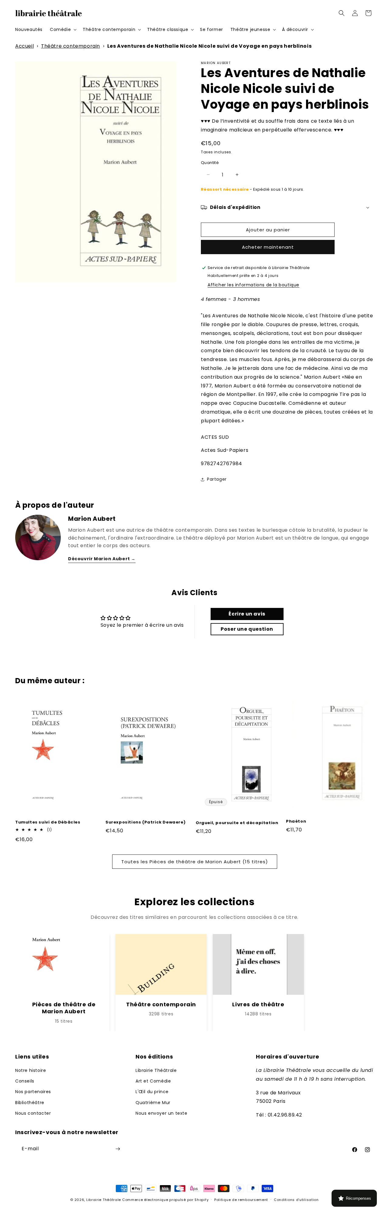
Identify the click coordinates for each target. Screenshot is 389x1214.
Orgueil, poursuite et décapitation (237, 823)
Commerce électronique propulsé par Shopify (165, 1199)
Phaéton (296, 821)
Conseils (24, 1081)
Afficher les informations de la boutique (253, 285)
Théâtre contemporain (70, 46)
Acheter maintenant (268, 247)
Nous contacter (33, 1113)
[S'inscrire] (117, 1149)
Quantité (210, 162)
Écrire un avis (247, 613)
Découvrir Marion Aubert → (102, 559)
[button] (62, 29)
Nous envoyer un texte (162, 1113)
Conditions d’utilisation (296, 1199)
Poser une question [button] (247, 629)
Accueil (24, 46)
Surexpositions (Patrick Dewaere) (145, 822)
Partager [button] (217, 479)
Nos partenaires (33, 1092)
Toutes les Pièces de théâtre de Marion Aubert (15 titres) (194, 861)
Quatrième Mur (153, 1103)
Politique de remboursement (241, 1199)
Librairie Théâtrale (156, 1070)
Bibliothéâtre (29, 1103)
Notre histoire (30, 1070)
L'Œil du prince (152, 1092)
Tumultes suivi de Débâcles (48, 822)
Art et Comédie (153, 1081)
